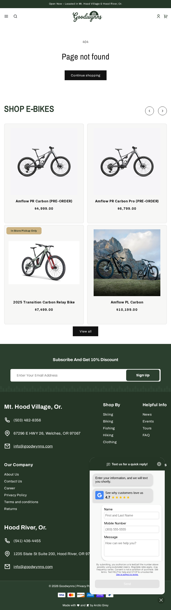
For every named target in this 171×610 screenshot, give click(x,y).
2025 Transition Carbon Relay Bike (44, 302)
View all (86, 331)
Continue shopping (85, 75)
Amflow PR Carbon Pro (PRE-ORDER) (127, 201)
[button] (6, 16)
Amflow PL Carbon (127, 302)
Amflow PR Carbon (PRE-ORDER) (44, 201)
